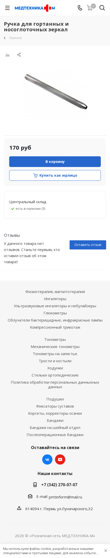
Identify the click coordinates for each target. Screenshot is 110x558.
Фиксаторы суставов (55, 406)
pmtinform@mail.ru (65, 496)
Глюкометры (55, 312)
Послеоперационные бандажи (55, 434)
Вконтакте (47, 459)
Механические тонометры (55, 346)
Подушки (55, 398)
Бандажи (55, 420)
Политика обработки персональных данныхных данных (55, 384)
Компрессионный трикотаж (55, 327)
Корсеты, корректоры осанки (55, 413)
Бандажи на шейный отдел (55, 427)
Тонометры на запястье (55, 353)
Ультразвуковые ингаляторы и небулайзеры (55, 305)
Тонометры (55, 339)
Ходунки (55, 367)
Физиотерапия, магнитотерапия (55, 291)
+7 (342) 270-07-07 (59, 484)
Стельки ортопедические (55, 375)
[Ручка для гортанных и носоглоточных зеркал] (55, 95)
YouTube (60, 459)
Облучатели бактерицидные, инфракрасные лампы (55, 320)
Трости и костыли (55, 360)
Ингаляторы (55, 298)
